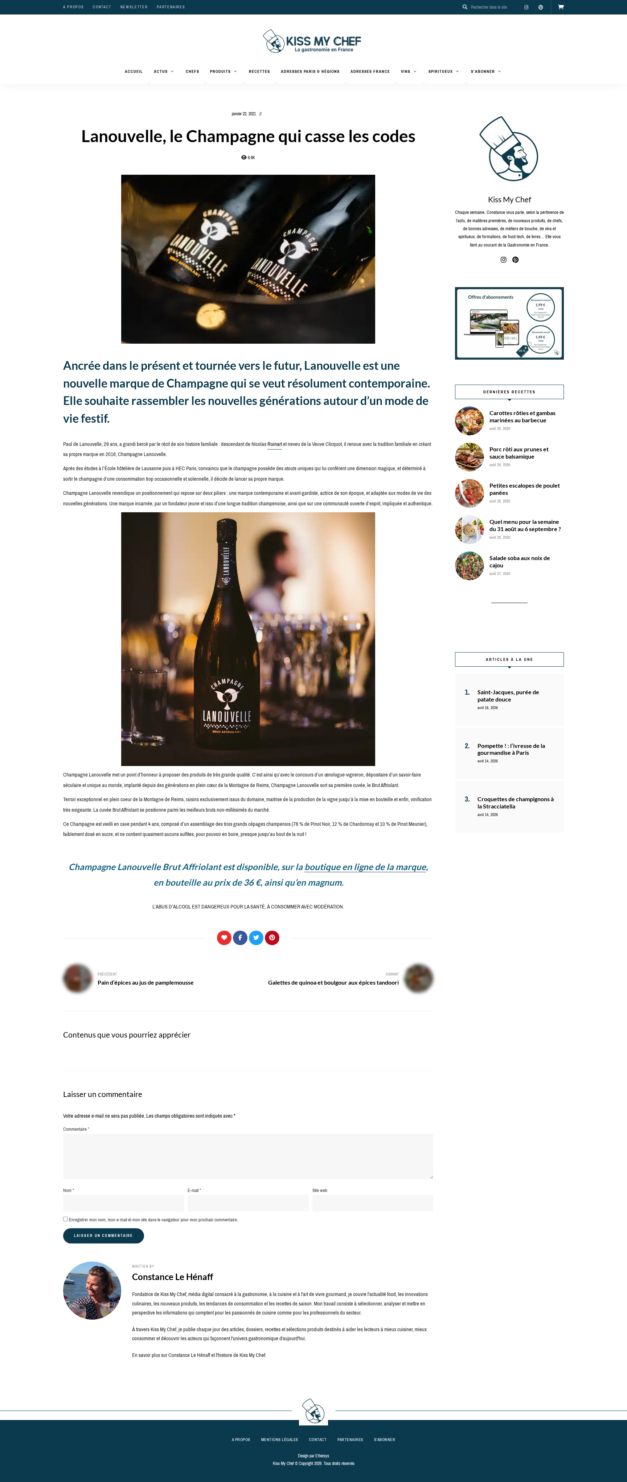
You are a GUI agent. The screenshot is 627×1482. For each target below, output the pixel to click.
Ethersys (322, 1456)
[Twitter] (256, 938)
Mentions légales (279, 1439)
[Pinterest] (272, 938)
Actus (161, 71)
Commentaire (76, 1129)
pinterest (540, 7)
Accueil (134, 71)
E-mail (194, 1190)
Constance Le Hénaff (172, 1276)
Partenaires (171, 7)
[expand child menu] (149, 83)
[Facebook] (240, 938)
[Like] (224, 938)
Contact (102, 7)
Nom (68, 1190)
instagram (526, 7)
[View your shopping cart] (561, 7)
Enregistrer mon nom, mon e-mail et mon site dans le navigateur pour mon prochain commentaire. (153, 1220)
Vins (405, 71)
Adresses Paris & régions (310, 71)
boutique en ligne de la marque (365, 866)
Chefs (192, 71)
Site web (319, 1190)
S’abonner (483, 71)
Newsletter (134, 7)
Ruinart (274, 444)
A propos (73, 7)
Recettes (259, 71)
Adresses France (370, 71)
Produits (220, 71)
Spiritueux (441, 71)
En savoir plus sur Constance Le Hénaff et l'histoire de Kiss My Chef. (199, 1355)
